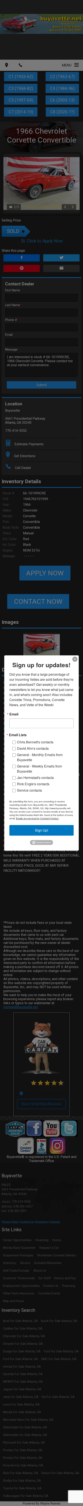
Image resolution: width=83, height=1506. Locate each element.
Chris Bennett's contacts (35, 742)
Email (13, 714)
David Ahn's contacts (33, 748)
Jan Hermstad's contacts (35, 777)
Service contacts (29, 790)
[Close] (74, 659)
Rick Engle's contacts (33, 783)
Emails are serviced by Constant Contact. (37, 818)
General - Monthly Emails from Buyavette (40, 757)
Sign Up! (41, 830)
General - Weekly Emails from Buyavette (39, 769)
